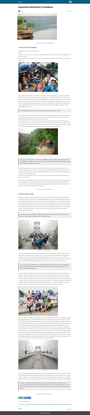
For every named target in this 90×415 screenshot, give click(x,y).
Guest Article (26, 401)
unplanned (61, 404)
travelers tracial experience (52, 404)
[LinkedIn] (28, 398)
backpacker (23, 404)
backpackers (29, 404)
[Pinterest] (26, 398)
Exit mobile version (45, 413)
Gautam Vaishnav (29, 180)
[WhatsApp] (19, 398)
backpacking (36, 404)
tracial (40, 404)
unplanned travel (67, 404)
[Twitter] (24, 398)
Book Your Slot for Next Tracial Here (45, 189)
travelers (44, 404)
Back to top (69, 409)
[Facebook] (21, 398)
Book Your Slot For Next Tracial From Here (45, 43)
